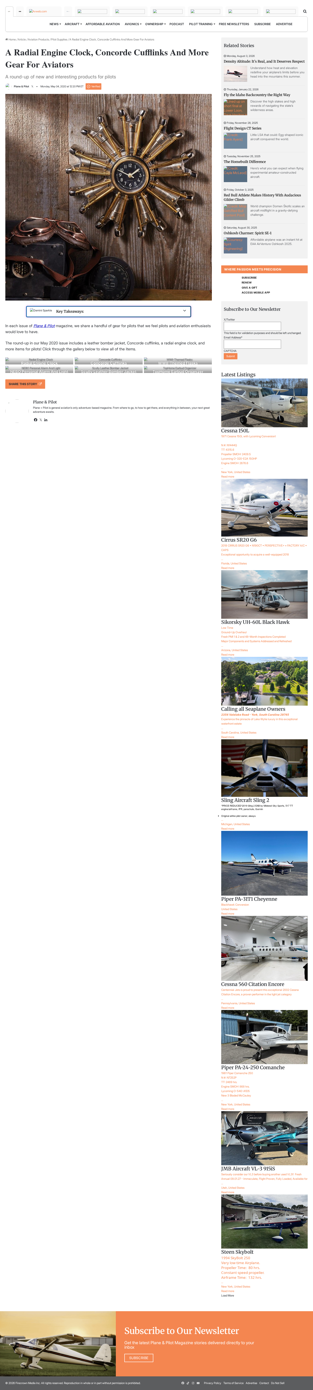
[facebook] (182, 1383)
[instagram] (193, 1383)
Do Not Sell (277, 1383)
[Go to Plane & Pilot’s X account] (32, 86)
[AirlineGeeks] (68, 11)
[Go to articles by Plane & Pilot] (8, 86)
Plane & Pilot (21, 86)
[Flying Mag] (20, 11)
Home (12, 39)
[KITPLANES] (130, 11)
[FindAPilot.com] (243, 11)
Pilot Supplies (59, 39)
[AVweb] (44, 11)
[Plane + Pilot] (9, 11)
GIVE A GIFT (249, 287)
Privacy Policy (212, 1383)
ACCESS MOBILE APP (256, 292)
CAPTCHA (230, 351)
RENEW (247, 282)
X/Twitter (229, 319)
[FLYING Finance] (205, 11)
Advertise (251, 1383)
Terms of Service (233, 1383)
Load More (227, 1295)
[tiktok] (188, 1383)
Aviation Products (38, 39)
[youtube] (198, 1383)
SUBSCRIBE (249, 277)
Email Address (233, 337)
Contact (264, 1383)
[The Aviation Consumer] (167, 11)
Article (22, 39)
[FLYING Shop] (280, 11)
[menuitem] (54, 24)
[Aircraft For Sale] (92, 11)
